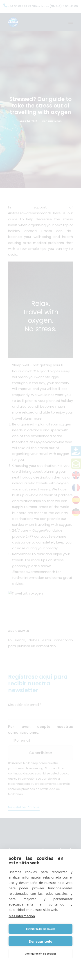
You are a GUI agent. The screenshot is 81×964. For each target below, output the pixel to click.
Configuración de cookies (40, 953)
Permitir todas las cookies (40, 928)
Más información (22, 916)
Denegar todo (40, 941)
